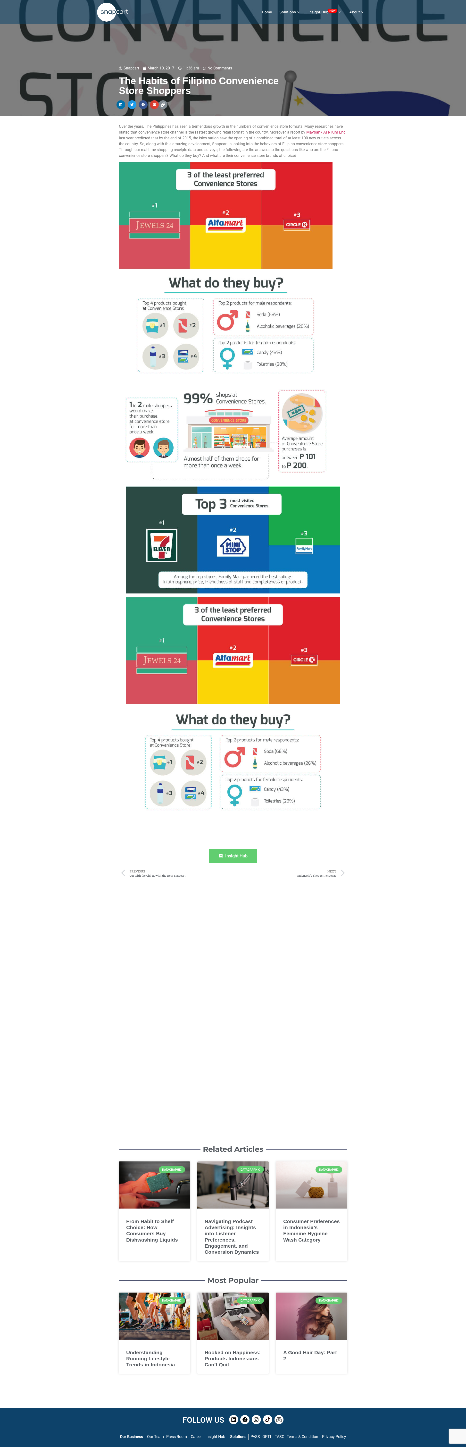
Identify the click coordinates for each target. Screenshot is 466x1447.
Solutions (287, 12)
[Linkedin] (233, 1419)
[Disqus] (233, 942)
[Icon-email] (279, 1419)
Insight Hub (322, 11)
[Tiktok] (267, 1419)
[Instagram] (256, 1419)
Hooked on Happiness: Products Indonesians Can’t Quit (233, 1358)
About (354, 12)
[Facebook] (245, 1419)
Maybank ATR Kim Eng (326, 132)
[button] (120, 104)
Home (267, 12)
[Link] (163, 104)
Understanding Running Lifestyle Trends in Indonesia (150, 1358)
